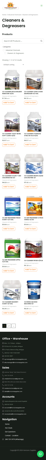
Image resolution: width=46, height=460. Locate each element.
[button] (40, 454)
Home (4, 15)
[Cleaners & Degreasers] (5, 53)
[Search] (41, 41)
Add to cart (8, 103)
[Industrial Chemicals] (4, 50)
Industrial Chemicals (14, 15)
